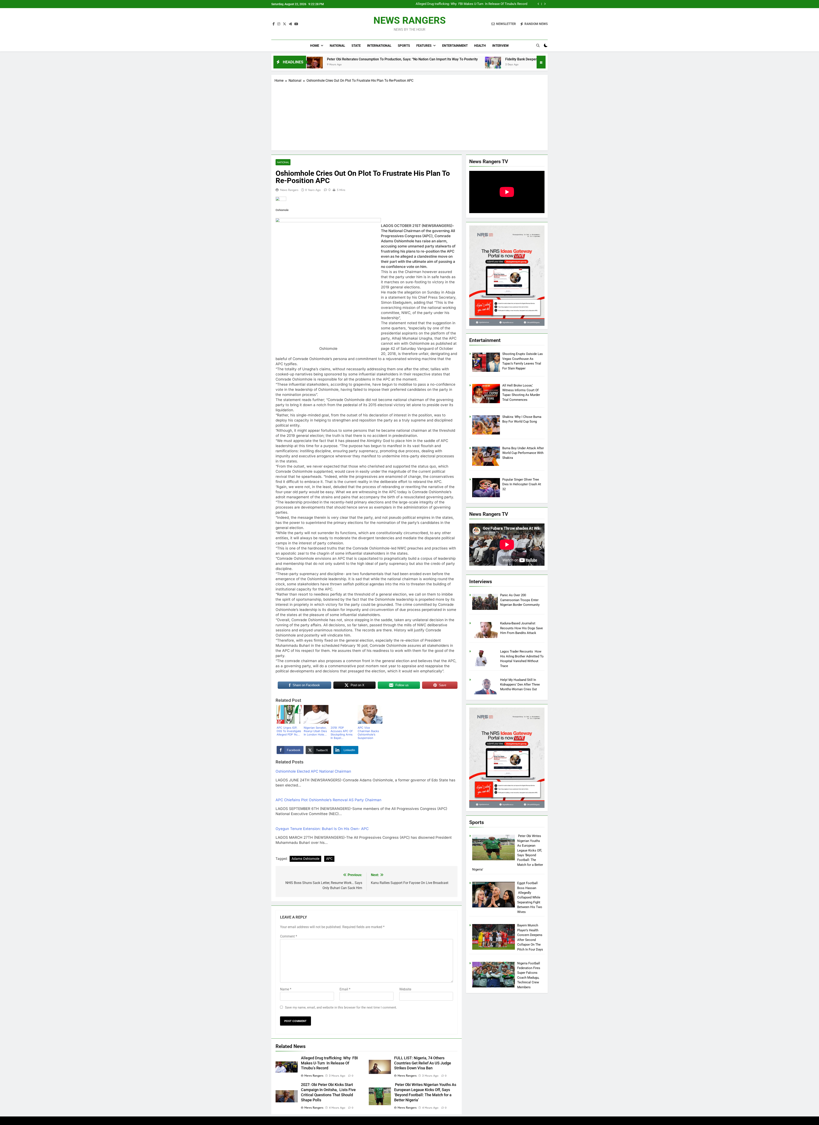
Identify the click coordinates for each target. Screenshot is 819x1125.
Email (345, 989)
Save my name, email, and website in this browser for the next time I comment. (341, 1007)
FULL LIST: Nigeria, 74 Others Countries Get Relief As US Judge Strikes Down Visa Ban (472, 4)
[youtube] (296, 24)
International (379, 46)
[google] (290, 24)
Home (314, 46)
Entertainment (455, 46)
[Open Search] (538, 45)
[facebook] (273, 24)
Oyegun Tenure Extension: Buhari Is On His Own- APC (322, 829)
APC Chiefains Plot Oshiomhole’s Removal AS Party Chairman (328, 800)
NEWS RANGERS (409, 20)
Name (285, 989)
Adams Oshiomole (305, 859)
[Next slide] (545, 4)
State (356, 46)
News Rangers (289, 190)
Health (480, 46)
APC (329, 859)
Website (405, 989)
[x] (285, 24)
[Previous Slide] (538, 4)
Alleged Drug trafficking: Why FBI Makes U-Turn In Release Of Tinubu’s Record (329, 1063)
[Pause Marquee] (541, 62)
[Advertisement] (409, 115)
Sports (404, 46)
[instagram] (279, 24)
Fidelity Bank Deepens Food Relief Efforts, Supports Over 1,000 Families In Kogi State (468, 59)
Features (423, 46)
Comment (288, 936)
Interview (500, 46)
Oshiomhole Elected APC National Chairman (313, 771)
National (337, 46)
